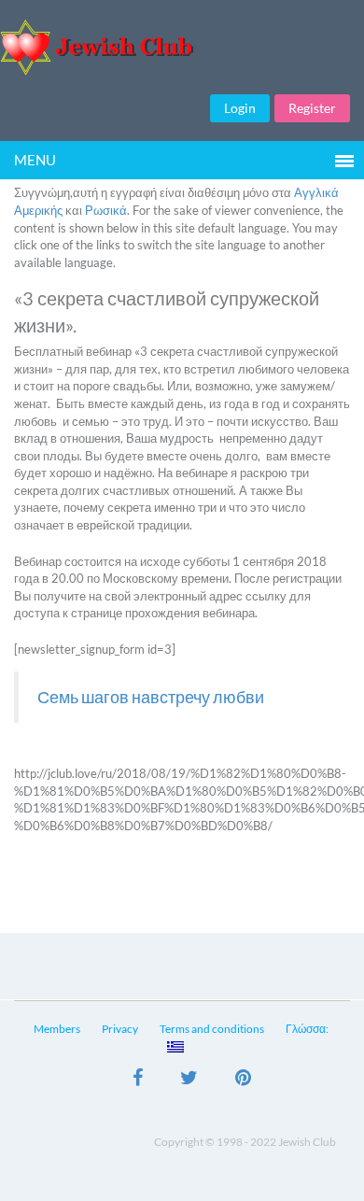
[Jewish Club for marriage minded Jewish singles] (182, 47)
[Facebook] (137, 1079)
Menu (35, 159)
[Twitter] (189, 1079)
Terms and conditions (212, 1029)
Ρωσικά (106, 210)
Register (312, 108)
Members (57, 1029)
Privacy (120, 1029)
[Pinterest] (243, 1079)
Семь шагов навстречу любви (150, 697)
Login (240, 108)
